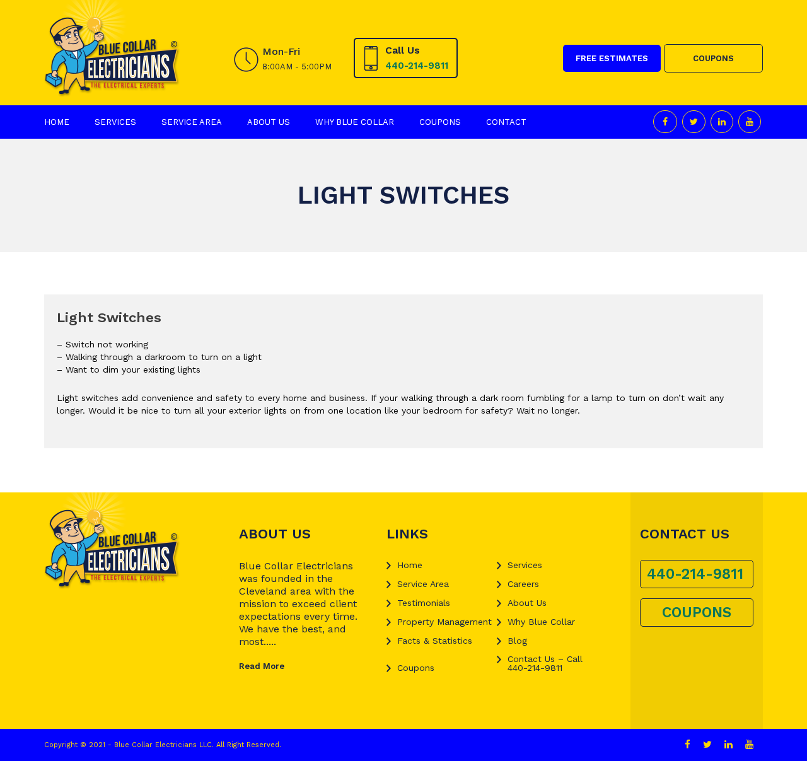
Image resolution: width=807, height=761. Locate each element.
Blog (517, 641)
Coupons (440, 122)
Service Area (191, 122)
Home (56, 122)
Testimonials (423, 603)
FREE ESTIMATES (612, 58)
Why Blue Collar (354, 122)
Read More (261, 666)
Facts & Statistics (434, 641)
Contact (506, 122)
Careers (523, 584)
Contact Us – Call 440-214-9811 (545, 663)
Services (115, 122)
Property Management (444, 622)
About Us (268, 122)
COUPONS (713, 58)
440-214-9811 (416, 65)
